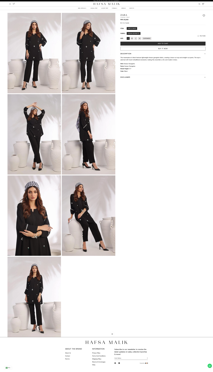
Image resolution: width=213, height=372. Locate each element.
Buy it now (163, 49)
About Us (68, 353)
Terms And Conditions (99, 356)
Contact (67, 356)
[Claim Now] (147, 358)
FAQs (93, 365)
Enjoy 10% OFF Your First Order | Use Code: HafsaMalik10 (106, 0)
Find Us (67, 359)
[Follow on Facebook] (115, 363)
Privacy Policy (96, 353)
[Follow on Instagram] (119, 363)
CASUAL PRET (94, 8)
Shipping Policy (96, 359)
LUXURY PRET (104, 8)
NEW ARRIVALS (82, 8)
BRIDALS (124, 8)
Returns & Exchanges (98, 362)
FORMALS (114, 8)
